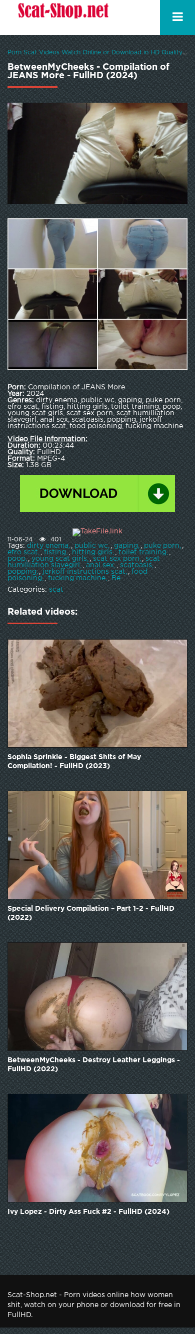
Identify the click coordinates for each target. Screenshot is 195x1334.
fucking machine (77, 578)
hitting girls (92, 552)
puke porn (162, 546)
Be (116, 578)
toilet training (142, 552)
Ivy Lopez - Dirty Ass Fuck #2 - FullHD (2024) (89, 1212)
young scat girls (59, 559)
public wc (91, 546)
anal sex (100, 565)
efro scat (23, 552)
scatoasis (136, 565)
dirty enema (47, 546)
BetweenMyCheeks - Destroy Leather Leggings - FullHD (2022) (94, 1064)
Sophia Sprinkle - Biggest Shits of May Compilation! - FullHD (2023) (74, 761)
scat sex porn (116, 559)
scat (56, 590)
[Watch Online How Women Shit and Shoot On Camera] (63, 17)
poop (17, 559)
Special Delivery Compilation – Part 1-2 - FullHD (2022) (91, 913)
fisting (55, 552)
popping (22, 572)
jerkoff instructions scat (84, 572)
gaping (126, 546)
